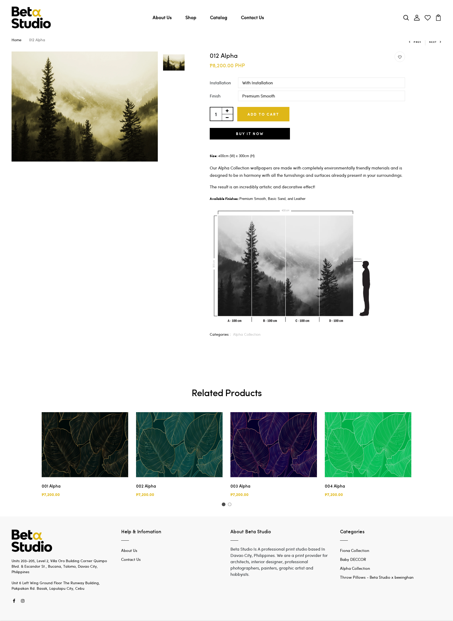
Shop (190, 17)
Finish (215, 96)
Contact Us (252, 17)
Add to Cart (263, 114)
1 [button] (224, 505)
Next (433, 42)
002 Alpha (146, 486)
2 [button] (230, 505)
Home (16, 39)
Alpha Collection (247, 334)
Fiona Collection (354, 550)
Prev (417, 42)
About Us (162, 17)
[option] (85, 106)
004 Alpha (335, 486)
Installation (220, 82)
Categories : (220, 334)
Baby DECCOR (353, 559)
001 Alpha (51, 486)
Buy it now (250, 133)
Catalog (218, 17)
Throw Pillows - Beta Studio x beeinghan (376, 577)
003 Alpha (240, 486)
